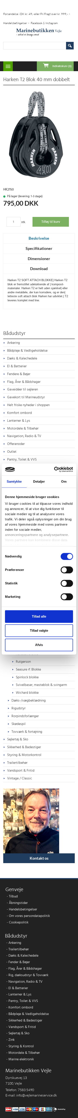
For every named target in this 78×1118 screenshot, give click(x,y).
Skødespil (18, 724)
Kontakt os (39, 858)
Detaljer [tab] (39, 481)
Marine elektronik (20, 1059)
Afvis (39, 645)
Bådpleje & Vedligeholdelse (27, 350)
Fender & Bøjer (18, 962)
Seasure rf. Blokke (28, 669)
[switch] (67, 569)
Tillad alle (39, 616)
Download (39, 268)
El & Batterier (17, 366)
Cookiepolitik (17, 922)
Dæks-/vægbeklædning (28, 700)
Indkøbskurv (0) (62, 66)
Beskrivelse (39, 238)
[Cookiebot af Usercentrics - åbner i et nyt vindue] (55, 469)
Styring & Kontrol (20, 1046)
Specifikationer (39, 248)
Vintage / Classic (19, 778)
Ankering (13, 342)
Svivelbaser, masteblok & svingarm (41, 685)
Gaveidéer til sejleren (22, 389)
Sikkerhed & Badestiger (24, 747)
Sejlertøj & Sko (17, 739)
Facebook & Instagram (44, 23)
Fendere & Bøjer (18, 374)
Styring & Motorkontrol (24, 755)
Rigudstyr (18, 708)
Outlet (11, 451)
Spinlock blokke (27, 677)
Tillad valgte (39, 630)
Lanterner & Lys (18, 420)
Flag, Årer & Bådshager (24, 382)
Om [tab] (64, 481)
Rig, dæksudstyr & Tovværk (27, 975)
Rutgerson (23, 661)
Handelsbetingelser (16, 23)
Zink (10, 1039)
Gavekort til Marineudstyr (26, 397)
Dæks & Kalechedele (22, 358)
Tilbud (12, 896)
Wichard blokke (27, 692)
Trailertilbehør (17, 762)
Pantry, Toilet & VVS (22, 459)
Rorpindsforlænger (25, 716)
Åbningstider (17, 903)
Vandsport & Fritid (20, 770)
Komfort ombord (19, 413)
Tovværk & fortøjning (26, 731)
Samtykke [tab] (14, 481)
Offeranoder (16, 444)
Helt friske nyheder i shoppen (28, 405)
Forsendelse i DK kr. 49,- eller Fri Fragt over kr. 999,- (36, 14)
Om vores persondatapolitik (28, 916)
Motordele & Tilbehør (23, 428)
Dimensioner (39, 258)
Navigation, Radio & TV (24, 436)
